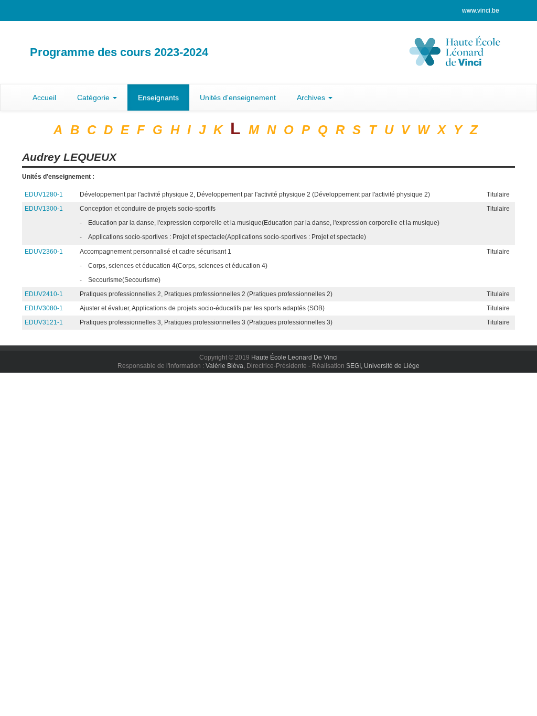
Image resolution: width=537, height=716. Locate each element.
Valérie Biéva (224, 366)
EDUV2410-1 (44, 294)
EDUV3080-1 (44, 308)
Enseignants (158, 97)
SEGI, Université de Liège (383, 366)
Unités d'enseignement (238, 97)
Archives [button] (312, 97)
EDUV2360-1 (44, 251)
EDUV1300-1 (44, 208)
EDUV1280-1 (44, 194)
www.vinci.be (480, 10)
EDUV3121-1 (44, 322)
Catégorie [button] (94, 97)
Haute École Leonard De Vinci (294, 357)
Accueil (44, 97)
